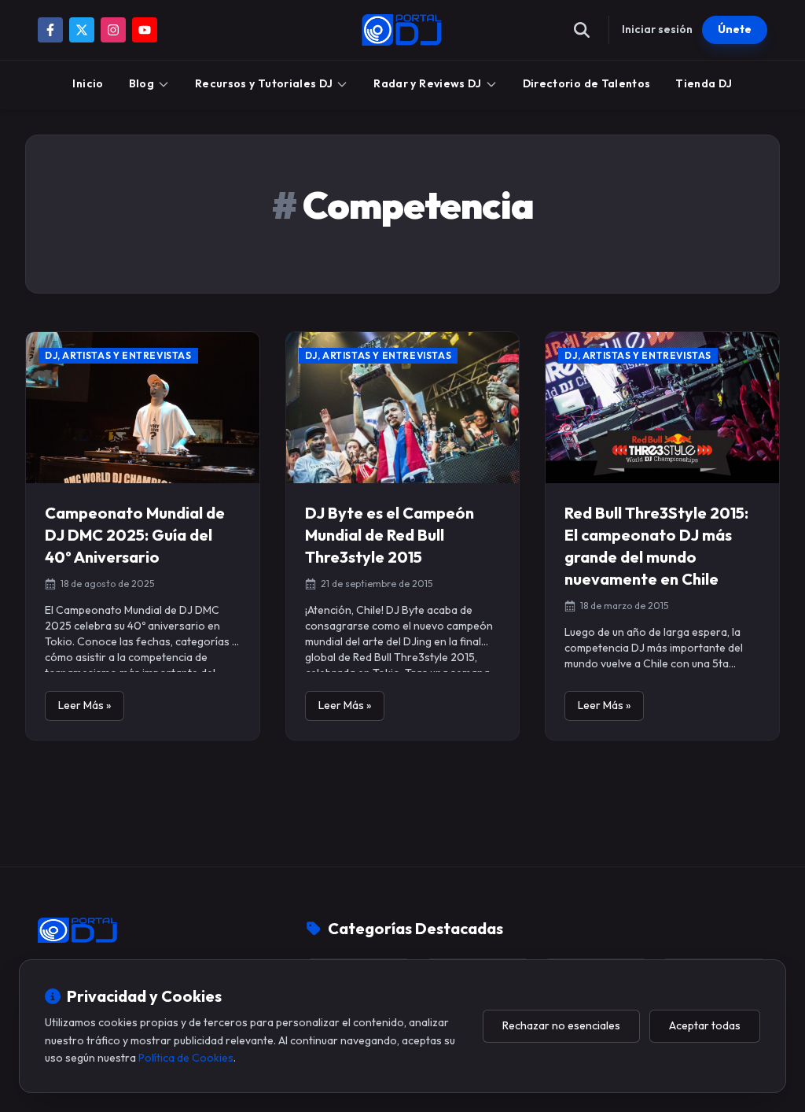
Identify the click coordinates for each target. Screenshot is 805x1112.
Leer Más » (84, 705)
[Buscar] (582, 30)
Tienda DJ (703, 83)
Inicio (87, 83)
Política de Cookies (185, 1058)
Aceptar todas (705, 1025)
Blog (141, 83)
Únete (735, 29)
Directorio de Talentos (587, 83)
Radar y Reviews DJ (427, 83)
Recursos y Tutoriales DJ (264, 83)
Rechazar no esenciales (561, 1025)
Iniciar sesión (657, 29)
